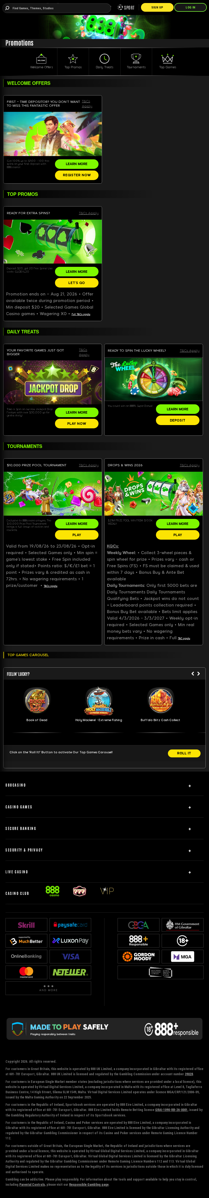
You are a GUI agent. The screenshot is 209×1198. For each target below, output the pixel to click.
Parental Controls (32, 1184)
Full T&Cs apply (81, 314)
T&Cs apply (50, 586)
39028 (189, 1074)
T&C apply (184, 638)
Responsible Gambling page (89, 1184)
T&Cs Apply (87, 103)
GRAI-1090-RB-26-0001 (171, 1110)
